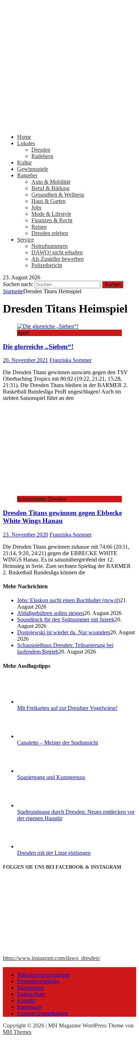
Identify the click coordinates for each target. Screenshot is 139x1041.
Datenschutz (31, 994)
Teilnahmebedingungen (43, 975)
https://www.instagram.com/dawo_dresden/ (51, 958)
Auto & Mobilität (50, 182)
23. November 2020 (25, 535)
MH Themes (17, 1032)
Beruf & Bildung (50, 188)
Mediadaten (30, 988)
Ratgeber (27, 175)
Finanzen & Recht (51, 220)
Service (25, 240)
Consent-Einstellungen (42, 1013)
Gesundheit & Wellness (57, 195)
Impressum (29, 1007)
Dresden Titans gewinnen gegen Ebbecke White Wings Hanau (62, 516)
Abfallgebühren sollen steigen (50, 613)
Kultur (24, 162)
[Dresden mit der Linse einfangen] (44, 846)
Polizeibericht (46, 265)
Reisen (39, 227)
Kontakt (26, 1000)
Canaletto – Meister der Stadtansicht (57, 743)
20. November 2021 (25, 360)
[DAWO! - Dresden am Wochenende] (69, 125)
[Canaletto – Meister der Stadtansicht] (44, 736)
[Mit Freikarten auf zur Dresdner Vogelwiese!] (44, 702)
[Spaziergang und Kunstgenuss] (44, 771)
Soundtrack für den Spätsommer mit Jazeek (65, 619)
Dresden (40, 150)
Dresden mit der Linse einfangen (54, 853)
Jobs (36, 207)
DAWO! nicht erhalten (57, 252)
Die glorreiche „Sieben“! (38, 346)
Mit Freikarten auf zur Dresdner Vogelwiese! (67, 708)
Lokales (26, 143)
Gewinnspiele (32, 169)
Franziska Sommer (71, 360)
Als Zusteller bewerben (57, 259)
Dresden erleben (49, 233)
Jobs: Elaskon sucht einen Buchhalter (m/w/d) (68, 600)
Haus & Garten (48, 201)
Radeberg (42, 156)
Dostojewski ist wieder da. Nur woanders (63, 632)
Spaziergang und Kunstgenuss (51, 777)
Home (24, 137)
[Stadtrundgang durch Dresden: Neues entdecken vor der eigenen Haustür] (44, 805)
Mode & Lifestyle (51, 214)
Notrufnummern (49, 246)
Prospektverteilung (38, 981)
